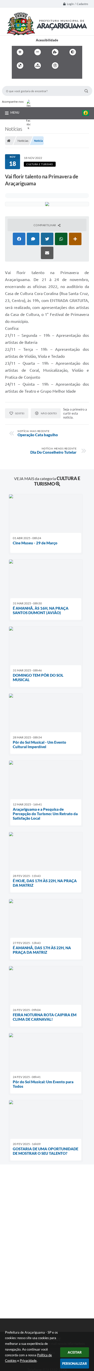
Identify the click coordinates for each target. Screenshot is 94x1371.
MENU (14, 112)
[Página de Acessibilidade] (55, 65)
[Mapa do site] (37, 65)
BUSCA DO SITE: (17, 83)
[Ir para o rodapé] (39, 76)
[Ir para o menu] (17, 76)
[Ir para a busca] (28, 76)
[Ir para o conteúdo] (69, 66)
